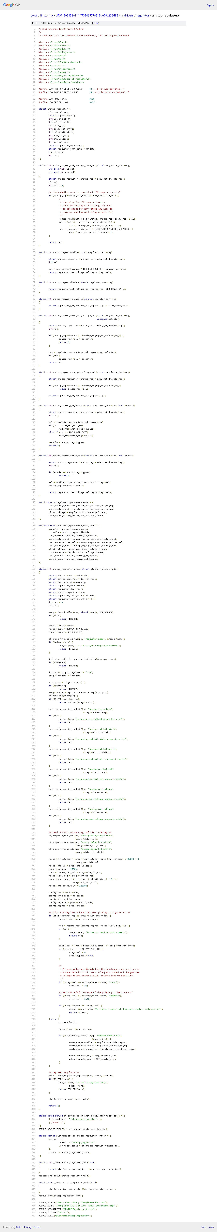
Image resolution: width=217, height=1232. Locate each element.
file (95, 23)
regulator (142, 15)
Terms (36, 1227)
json (211, 1226)
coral (34, 15)
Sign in (210, 5)
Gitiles (19, 1227)
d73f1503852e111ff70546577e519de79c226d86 (87, 15)
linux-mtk (46, 15)
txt (204, 1226)
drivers (129, 15)
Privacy (27, 1227)
